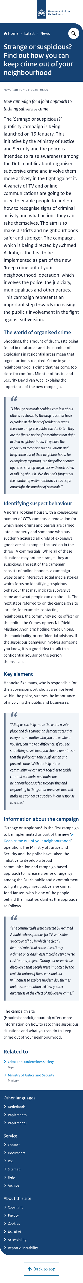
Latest (29, 33)
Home (13, 33)
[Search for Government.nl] (73, 33)
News (45, 33)
